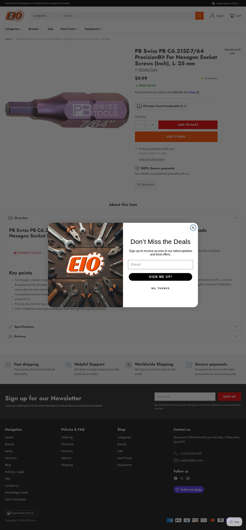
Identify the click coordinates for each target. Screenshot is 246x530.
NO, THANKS (160, 288)
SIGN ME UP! (160, 276)
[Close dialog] (193, 227)
